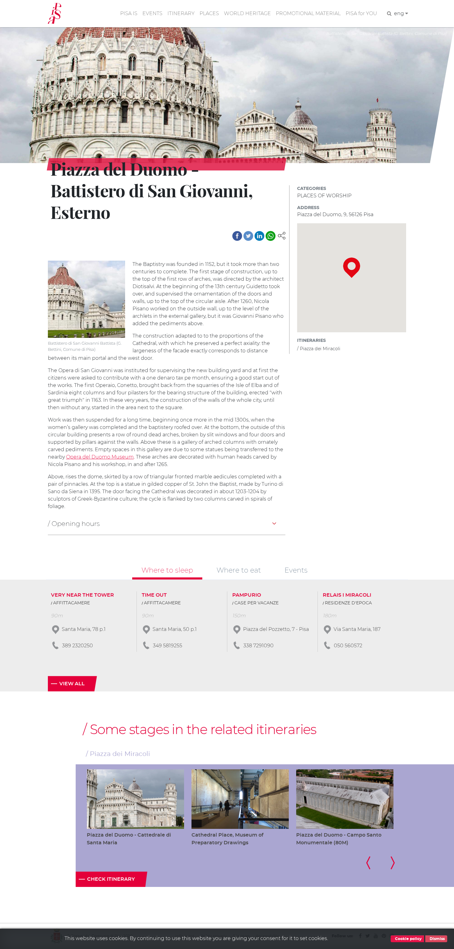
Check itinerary (111, 879)
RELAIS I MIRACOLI (347, 595)
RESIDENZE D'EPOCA (348, 603)
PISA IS (128, 13)
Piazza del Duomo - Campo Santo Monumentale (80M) (338, 839)
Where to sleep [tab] (167, 570)
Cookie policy (408, 939)
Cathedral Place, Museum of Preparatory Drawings (227, 839)
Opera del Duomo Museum (100, 457)
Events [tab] (296, 570)
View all (72, 683)
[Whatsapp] (270, 236)
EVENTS (152, 13)
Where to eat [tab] (238, 570)
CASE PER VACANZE (256, 603)
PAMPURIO (246, 595)
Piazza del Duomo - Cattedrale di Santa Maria (129, 839)
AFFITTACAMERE (71, 603)
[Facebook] (237, 236)
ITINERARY (181, 13)
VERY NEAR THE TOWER (82, 595)
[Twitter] (248, 236)
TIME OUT (154, 595)
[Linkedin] (259, 236)
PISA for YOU (361, 13)
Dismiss (437, 939)
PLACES (209, 13)
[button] (281, 235)
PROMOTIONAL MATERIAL (308, 13)
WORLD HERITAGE (247, 13)
